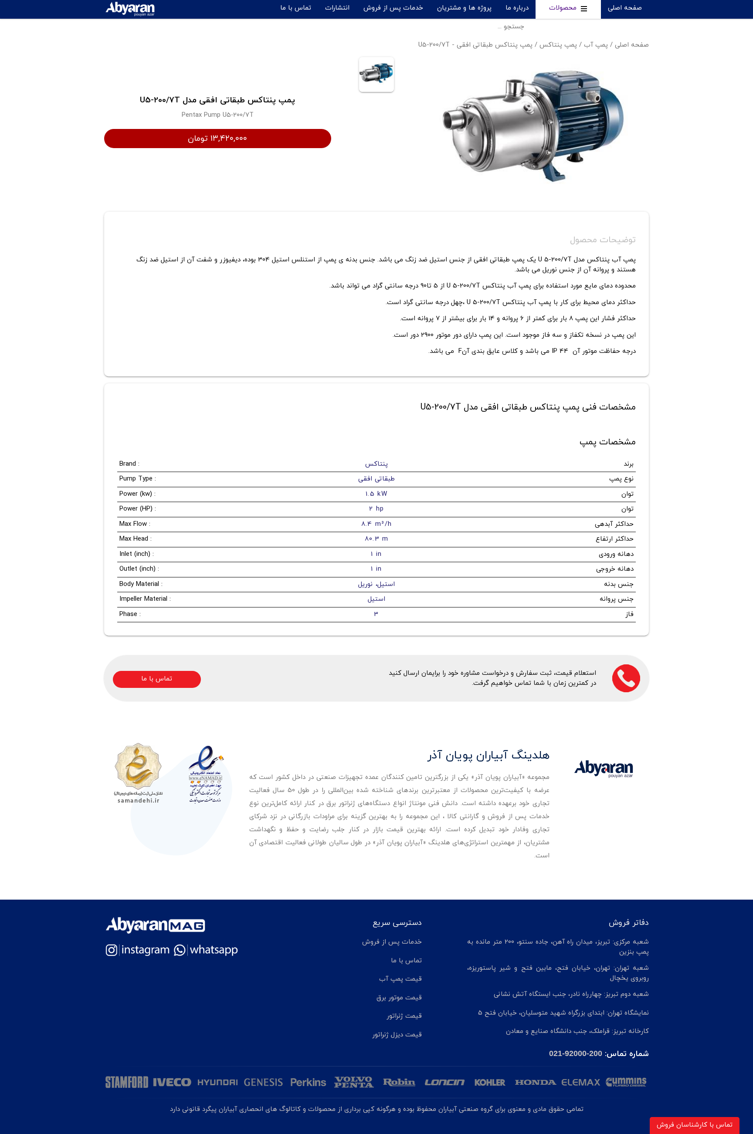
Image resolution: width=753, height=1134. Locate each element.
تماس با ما (295, 8)
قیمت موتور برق (399, 997)
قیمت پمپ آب (400, 979)
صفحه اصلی (625, 8)
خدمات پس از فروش (393, 8)
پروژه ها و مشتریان (464, 8)
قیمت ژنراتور (404, 1016)
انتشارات (337, 8)
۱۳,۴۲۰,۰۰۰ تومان (217, 138)
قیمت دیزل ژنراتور (397, 1034)
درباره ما (517, 8)
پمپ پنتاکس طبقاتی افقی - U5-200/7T (475, 45)
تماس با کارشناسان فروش (695, 1125)
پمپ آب (596, 45)
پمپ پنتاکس (558, 45)
